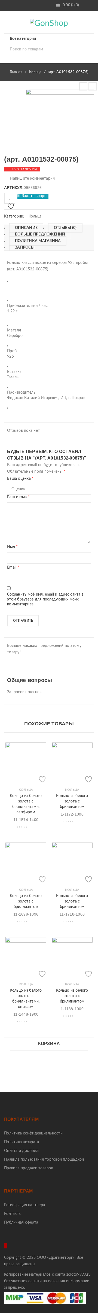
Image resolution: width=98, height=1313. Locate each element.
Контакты (13, 1214)
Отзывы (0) (65, 228)
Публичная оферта (21, 1222)
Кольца (35, 72)
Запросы (25, 247)
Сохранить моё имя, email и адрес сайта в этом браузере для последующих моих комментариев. (45, 599)
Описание (26, 228)
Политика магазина (38, 241)
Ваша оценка (20, 479)
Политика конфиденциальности (33, 1133)
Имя (12, 547)
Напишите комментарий (32, 178)
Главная (16, 72)
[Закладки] (9, 198)
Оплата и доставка (21, 1151)
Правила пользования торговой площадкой (44, 1159)
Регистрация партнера (24, 1205)
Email (13, 567)
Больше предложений (40, 234)
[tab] (23, 228)
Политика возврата (21, 1142)
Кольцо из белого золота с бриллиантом (72, 801)
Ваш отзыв (18, 497)
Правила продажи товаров (28, 1168)
